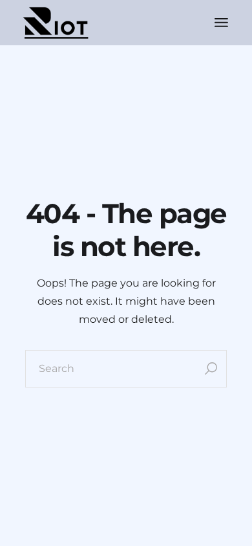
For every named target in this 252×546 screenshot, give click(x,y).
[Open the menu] (221, 22)
